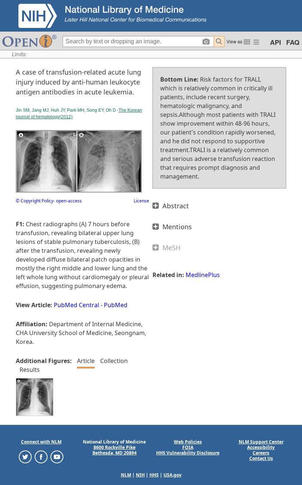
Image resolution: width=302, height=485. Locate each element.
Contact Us (261, 458)
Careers (261, 453)
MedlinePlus (203, 275)
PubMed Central (76, 305)
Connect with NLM (41, 442)
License (141, 201)
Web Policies (188, 442)
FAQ (292, 42)
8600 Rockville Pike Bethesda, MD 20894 (114, 450)
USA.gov (173, 475)
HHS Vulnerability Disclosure (188, 453)
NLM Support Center (261, 442)
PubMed (115, 305)
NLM (126, 475)
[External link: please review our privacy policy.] (25, 456)
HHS (154, 475)
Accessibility (261, 447)
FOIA (187, 447)
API (275, 42)
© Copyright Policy (34, 201)
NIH (140, 475)
